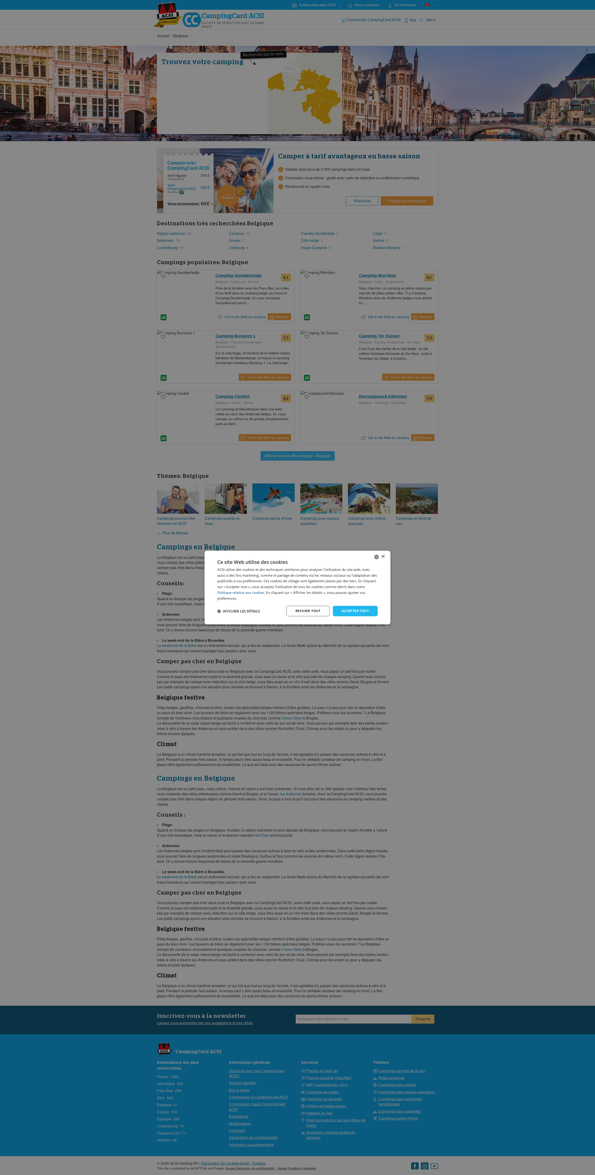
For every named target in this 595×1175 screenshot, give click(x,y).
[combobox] (376, 557)
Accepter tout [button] (355, 611)
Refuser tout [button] (308, 611)
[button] (238, 611)
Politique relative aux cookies (240, 592)
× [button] (383, 556)
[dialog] (297, 588)
